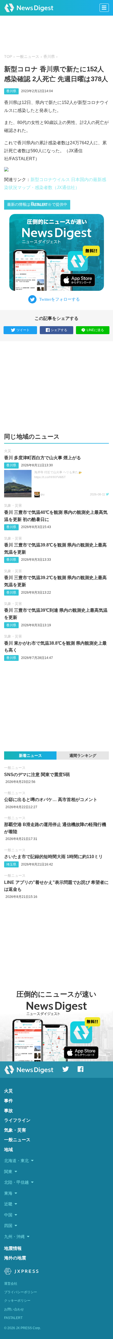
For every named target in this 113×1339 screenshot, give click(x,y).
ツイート (23, 330)
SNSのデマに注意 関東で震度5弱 (37, 774)
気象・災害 (13, 505)
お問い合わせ (14, 1309)
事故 (8, 1110)
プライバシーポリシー (20, 1292)
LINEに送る (95, 330)
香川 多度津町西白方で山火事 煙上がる (42, 457)
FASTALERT (13, 1318)
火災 (7, 451)
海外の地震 (15, 1258)
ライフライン (17, 1120)
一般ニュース (27, 57)
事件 (8, 1100)
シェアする (59, 330)
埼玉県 (11, 864)
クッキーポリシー (17, 1301)
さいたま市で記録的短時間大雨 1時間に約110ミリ (53, 856)
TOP (8, 57)
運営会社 (10, 1284)
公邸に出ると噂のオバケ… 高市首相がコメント (50, 799)
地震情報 (13, 1248)
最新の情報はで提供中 (37, 204)
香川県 (49, 57)
